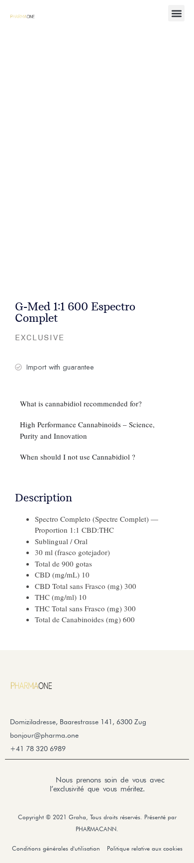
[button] (176, 13)
